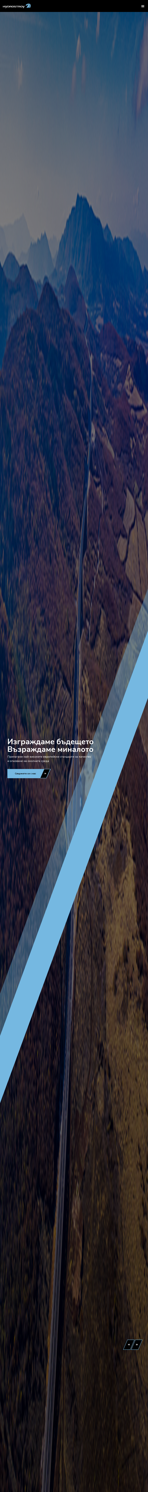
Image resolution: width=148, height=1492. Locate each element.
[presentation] (129, 1345)
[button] (142, 6)
